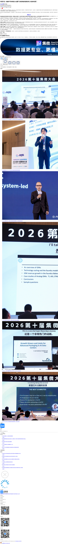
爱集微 (3, 3)
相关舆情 (1, 4)
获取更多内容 (2, 450)
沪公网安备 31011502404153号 (6, 543)
